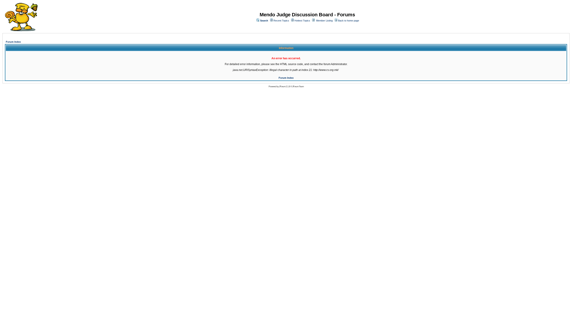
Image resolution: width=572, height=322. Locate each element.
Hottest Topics (302, 20)
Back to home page (348, 20)
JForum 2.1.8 (284, 86)
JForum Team (298, 86)
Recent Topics (281, 20)
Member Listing (324, 20)
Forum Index (13, 41)
